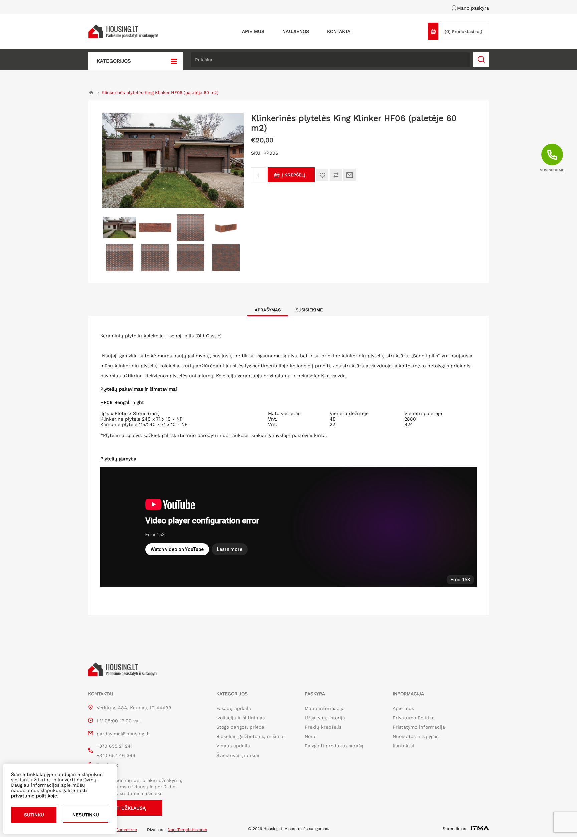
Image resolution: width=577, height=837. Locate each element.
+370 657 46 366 (116, 755)
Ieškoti (481, 59)
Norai (311, 736)
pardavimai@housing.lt (123, 733)
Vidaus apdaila (233, 745)
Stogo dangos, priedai (241, 727)
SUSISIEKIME (552, 170)
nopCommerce (123, 829)
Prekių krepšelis (323, 727)
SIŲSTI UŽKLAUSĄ (125, 808)
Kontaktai (403, 745)
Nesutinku (85, 814)
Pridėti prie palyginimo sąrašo (336, 175)
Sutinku (34, 814)
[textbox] (330, 59)
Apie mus (403, 708)
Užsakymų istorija (325, 717)
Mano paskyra (473, 8)
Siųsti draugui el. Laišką (349, 175)
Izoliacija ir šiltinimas (240, 717)
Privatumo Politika (414, 717)
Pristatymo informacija (419, 727)
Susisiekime (309, 309)
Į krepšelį (293, 174)
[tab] (267, 309)
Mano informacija (325, 708)
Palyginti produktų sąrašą (334, 745)
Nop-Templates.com (187, 829)
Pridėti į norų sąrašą (322, 175)
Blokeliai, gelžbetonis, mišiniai (250, 736)
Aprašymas (268, 309)
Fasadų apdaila (233, 708)
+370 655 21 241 (114, 746)
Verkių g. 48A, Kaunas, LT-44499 (134, 707)
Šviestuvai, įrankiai (237, 755)
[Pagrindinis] (91, 92)
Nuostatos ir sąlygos (415, 736)
